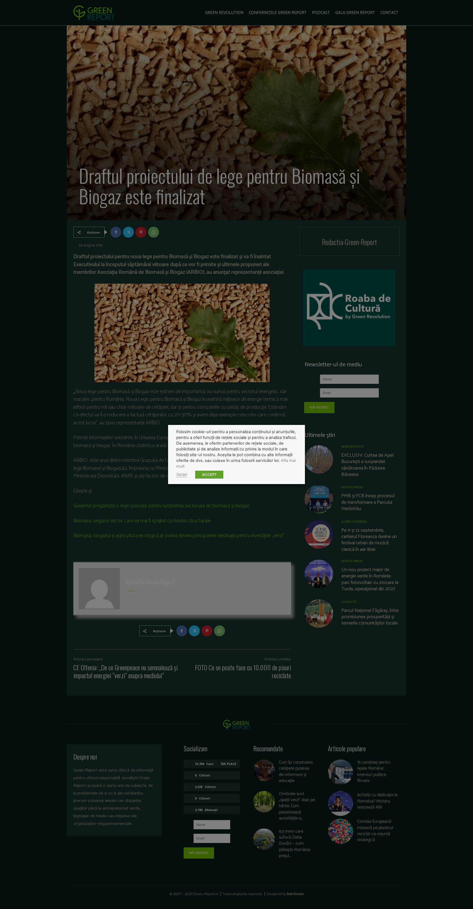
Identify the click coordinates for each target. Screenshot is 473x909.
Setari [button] (181, 474)
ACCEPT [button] (209, 474)
